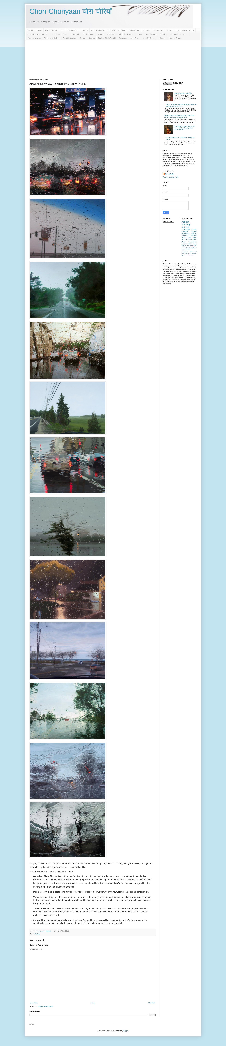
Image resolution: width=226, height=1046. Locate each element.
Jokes (65, 34)
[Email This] (59, 931)
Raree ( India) (169, 174)
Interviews (56, 34)
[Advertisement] (113, 57)
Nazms (139, 34)
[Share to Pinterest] (68, 931)
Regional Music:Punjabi (107, 38)
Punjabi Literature (69, 38)
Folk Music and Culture (116, 30)
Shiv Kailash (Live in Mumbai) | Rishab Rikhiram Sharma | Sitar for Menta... (181, 105)
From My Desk (134, 30)
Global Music (158, 30)
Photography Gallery (51, 38)
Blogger (125, 1031)
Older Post (151, 1003)
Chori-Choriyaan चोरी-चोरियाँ (70, 11)
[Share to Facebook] (66, 931)
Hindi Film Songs (172, 30)
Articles (30, 30)
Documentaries (72, 30)
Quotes (82, 38)
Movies (100, 34)
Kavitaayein (75, 34)
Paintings (164, 34)
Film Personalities (98, 30)
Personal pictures (34, 38)
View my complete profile (171, 177)
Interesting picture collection (38, 34)
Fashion (85, 30)
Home (93, 1003)
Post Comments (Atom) (45, 1006)
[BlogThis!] (61, 931)
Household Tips (188, 30)
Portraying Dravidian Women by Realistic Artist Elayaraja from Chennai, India (184, 127)
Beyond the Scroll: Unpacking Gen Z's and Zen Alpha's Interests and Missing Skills (179, 116)
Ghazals (146, 30)
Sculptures (123, 38)
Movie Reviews (88, 34)
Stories (162, 38)
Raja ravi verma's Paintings (183, 93)
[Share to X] (63, 931)
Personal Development (179, 34)
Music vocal (128, 34)
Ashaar (39, 30)
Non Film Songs (151, 34)
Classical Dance (51, 30)
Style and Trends (174, 38)
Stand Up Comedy (149, 38)
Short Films (135, 38)
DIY (62, 30)
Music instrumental (114, 34)
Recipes (92, 38)
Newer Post (33, 1003)
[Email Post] (55, 931)
